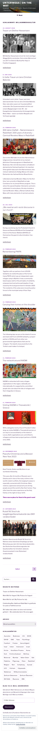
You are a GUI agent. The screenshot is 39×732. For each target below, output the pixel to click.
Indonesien (20, 647)
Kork (5, 654)
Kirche (6, 650)
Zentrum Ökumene (26, 675)
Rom (13, 665)
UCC (5, 668)
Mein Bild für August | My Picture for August (17, 595)
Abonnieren (9, 707)
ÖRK (23, 679)
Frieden (15, 643)
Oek (33, 657)
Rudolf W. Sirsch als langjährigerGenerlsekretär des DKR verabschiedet (19, 514)
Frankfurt (7, 643)
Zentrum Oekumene (10, 675)
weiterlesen (7, 67)
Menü (20, 15)
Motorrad (7, 657)
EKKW (6, 639)
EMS (12, 639)
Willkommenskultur (20, 672)
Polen (24, 661)
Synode (29, 665)
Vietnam (12, 668)
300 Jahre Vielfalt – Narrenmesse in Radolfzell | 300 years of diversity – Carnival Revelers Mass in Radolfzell (18, 133)
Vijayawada (21, 668)
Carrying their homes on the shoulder (19, 304)
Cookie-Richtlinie (20, 724)
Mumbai (15, 657)
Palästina (7, 661)
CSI (23, 636)
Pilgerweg (15, 661)
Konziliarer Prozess (17, 650)
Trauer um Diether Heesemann (16, 30)
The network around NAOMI (15, 360)
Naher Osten (25, 657)
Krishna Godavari (15, 654)
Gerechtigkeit (24, 643)
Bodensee (16, 636)
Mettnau (26, 654)
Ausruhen (7, 636)
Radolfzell (31, 661)
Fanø (18, 639)
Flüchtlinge (26, 639)
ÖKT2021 (7, 679)
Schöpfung (21, 665)
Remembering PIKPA (12, 252)
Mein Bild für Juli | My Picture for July (15, 599)
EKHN (29, 636)
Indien (12, 647)
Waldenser (7, 672)
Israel (28, 647)
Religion (6, 665)
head (5, 647)
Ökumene (16, 679)
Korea (28, 650)
